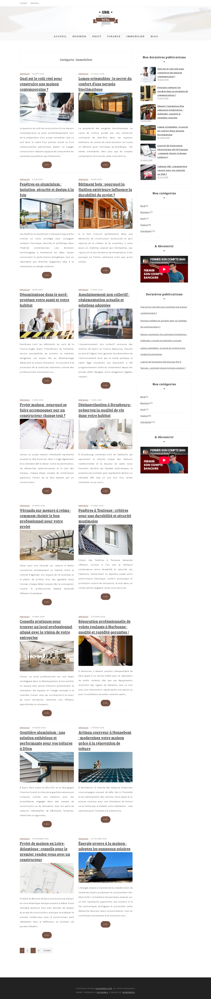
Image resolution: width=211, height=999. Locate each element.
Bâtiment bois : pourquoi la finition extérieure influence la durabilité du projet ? (105, 189)
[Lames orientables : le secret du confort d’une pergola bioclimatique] (105, 107)
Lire (46, 165)
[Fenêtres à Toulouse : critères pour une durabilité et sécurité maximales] (105, 539)
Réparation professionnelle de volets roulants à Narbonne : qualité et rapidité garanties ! (104, 627)
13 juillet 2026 (146, 160)
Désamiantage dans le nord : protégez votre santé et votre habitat (44, 300)
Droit (96, 36)
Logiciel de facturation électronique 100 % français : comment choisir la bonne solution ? (172, 151)
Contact (23, 3)
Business (79, 36)
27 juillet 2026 (163, 138)
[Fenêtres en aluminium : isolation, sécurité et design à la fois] (47, 213)
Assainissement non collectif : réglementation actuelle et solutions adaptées (103, 300)
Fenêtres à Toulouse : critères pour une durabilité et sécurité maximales (104, 516)
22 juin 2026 (162, 177)
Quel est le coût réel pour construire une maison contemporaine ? (41, 84)
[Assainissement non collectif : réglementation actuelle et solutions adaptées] (105, 323)
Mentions (35, 3)
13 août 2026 (163, 98)
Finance (113, 36)
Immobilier (135, 36)
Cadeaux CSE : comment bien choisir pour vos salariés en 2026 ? (172, 170)
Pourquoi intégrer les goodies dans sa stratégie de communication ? (172, 91)
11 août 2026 (145, 121)
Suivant (47, 951)
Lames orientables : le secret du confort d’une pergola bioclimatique (105, 84)
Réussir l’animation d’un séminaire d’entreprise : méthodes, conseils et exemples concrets (170, 112)
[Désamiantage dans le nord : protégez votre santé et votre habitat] (47, 323)
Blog (154, 36)
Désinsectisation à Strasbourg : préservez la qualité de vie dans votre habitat (104, 410)
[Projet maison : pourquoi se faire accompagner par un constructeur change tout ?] (47, 434)
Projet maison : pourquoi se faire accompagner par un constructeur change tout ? (43, 410)
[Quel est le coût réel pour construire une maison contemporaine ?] (47, 107)
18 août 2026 (163, 79)
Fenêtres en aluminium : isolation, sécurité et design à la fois (47, 189)
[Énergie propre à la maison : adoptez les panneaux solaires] (105, 867)
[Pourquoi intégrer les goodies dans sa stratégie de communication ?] (148, 93)
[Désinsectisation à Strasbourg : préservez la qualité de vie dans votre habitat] (105, 434)
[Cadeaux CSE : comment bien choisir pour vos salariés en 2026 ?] (148, 172)
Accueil (60, 36)
